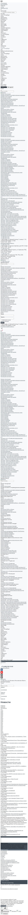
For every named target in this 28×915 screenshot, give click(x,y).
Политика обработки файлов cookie (10, 862)
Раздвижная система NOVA (8, 122)
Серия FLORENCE (5, 180)
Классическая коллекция (7, 103)
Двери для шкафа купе (7, 101)
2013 (2, 727)
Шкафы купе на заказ (6, 96)
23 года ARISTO (5, 734)
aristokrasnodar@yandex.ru (7, 243)
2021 (2, 717)
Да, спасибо (3, 87)
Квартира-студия (5, 126)
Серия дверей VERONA (7, 167)
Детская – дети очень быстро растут (10, 221)
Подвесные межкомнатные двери (9, 193)
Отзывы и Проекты (5, 159)
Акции (2, 153)
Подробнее (9, 906)
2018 (2, 721)
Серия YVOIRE (4, 176)
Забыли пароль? (5, 321)
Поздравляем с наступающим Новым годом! (12, 798)
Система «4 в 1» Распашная (8, 128)
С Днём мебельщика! (6, 776)
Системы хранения (5, 131)
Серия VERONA (5, 179)
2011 (2, 730)
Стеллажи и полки (5, 106)
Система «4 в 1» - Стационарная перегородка (12, 209)
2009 (2, 732)
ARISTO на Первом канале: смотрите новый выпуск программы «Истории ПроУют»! (14, 808)
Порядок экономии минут (7, 227)
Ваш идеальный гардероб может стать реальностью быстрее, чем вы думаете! (11, 763)
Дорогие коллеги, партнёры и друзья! (10, 759)
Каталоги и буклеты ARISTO (8, 860)
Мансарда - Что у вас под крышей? (10, 215)
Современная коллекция (7, 104)
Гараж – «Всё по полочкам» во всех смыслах (12, 218)
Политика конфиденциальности (9, 861)
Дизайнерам (4, 158)
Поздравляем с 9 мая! (6, 781)
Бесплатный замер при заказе (8, 112)
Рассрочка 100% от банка (7, 109)
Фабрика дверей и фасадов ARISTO (10, 795)
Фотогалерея (4, 4)
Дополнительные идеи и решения (9, 230)
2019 (2, 719)
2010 (2, 731)
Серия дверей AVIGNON (7, 171)
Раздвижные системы (6, 117)
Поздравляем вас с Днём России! (9, 779)
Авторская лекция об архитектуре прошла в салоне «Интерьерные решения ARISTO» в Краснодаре (14, 784)
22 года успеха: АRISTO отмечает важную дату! (13, 773)
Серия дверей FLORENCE (7, 168)
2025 (2, 712)
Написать (3, 878)
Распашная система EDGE (7, 136)
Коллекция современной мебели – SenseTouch (13, 105)
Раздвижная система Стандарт (9, 118)
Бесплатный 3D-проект (7, 110)
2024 (2, 713)
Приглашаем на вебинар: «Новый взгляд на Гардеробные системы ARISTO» (12, 831)
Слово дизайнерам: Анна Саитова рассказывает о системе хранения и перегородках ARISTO (13, 814)
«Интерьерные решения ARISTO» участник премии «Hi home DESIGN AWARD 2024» (14, 804)
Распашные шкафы (6, 97)
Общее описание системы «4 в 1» (9, 125)
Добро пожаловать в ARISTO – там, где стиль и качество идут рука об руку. (13, 747)
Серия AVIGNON (5, 173)
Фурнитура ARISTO (6, 161)
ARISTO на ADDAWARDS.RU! (8, 793)
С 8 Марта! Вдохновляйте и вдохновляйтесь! (12, 750)
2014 (2, 726)
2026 (2, 710)
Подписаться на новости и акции (9, 888)
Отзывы (2, 856)
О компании (4, 3)
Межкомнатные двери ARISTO (8, 121)
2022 (2, 716)
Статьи (2, 7)
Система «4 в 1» (4, 123)
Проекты (3, 855)
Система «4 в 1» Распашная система (10, 203)
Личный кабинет (5, 668)
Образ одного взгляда (6, 226)
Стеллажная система (6, 134)
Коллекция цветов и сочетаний (9, 231)
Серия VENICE (4, 177)
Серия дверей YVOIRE (6, 170)
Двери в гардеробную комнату (9, 191)
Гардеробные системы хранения (9, 99)
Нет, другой (10, 87)
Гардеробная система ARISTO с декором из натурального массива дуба (12, 770)
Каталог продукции (6, 139)
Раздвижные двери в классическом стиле (11, 172)
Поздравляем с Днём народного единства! (12, 811)
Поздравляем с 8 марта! (7, 788)
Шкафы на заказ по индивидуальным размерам (13, 95)
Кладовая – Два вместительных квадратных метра (13, 217)
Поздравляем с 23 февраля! (8, 790)
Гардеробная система (6, 132)
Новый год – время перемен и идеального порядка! (14, 757)
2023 (2, 714)
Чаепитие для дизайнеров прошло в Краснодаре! (13, 801)
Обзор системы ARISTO (7, 865)
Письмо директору (8, 882)
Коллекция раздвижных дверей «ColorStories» (12, 166)
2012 (2, 728)
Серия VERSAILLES (6, 175)
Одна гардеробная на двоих (8, 229)
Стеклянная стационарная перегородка (11, 208)
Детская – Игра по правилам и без (9, 220)
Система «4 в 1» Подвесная (8, 127)
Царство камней (5, 181)
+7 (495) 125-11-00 (5, 236)
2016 (2, 723)
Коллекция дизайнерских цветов (9, 164)
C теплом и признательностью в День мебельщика (14, 740)
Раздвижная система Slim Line (8, 119)
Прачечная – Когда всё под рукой (9, 213)
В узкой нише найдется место (8, 225)
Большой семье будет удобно (8, 224)
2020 (2, 718)
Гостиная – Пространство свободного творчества (13, 216)
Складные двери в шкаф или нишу (10, 206)
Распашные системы (6, 135)
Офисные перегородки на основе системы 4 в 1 (13, 194)
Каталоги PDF (4, 8)
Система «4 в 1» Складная (7, 130)
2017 (2, 722)
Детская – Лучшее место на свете (9, 222)
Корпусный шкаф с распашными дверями (11, 202)
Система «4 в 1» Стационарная (8, 207)
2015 (2, 725)
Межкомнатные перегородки (8, 100)
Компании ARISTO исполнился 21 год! (10, 834)
